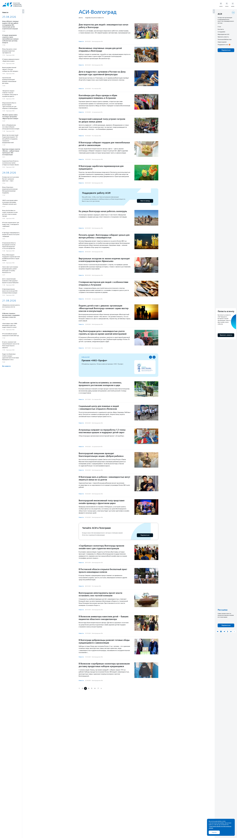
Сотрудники (221, 31)
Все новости (6, 366)
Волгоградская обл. (97, 41)
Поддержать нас (223, 44)
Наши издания (222, 42)
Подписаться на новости (94, 17)
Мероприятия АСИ (223, 34)
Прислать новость (223, 37)
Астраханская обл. (97, 112)
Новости (81, 41)
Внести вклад (145, 201)
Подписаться (144, 535)
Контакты (221, 29)
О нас (219, 26)
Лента (81, 17)
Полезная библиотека (224, 39)
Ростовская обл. (96, 88)
